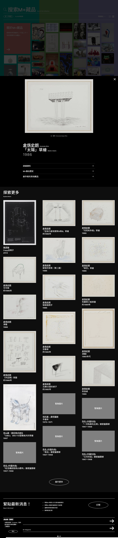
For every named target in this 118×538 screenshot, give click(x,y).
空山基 (6, 433)
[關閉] (114, 79)
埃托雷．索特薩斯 (50, 417)
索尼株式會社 (17, 433)
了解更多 (7, 526)
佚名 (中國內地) (10, 466)
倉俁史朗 (31, 145)
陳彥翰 (6, 248)
